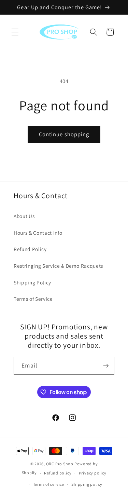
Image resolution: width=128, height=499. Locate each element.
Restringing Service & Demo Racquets (58, 265)
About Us (24, 216)
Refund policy (57, 472)
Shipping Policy (32, 282)
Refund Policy (30, 249)
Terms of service (48, 484)
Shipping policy (86, 484)
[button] (15, 32)
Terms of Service (33, 298)
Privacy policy (92, 472)
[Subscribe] (106, 366)
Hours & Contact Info (38, 232)
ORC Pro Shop (59, 463)
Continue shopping (64, 134)
